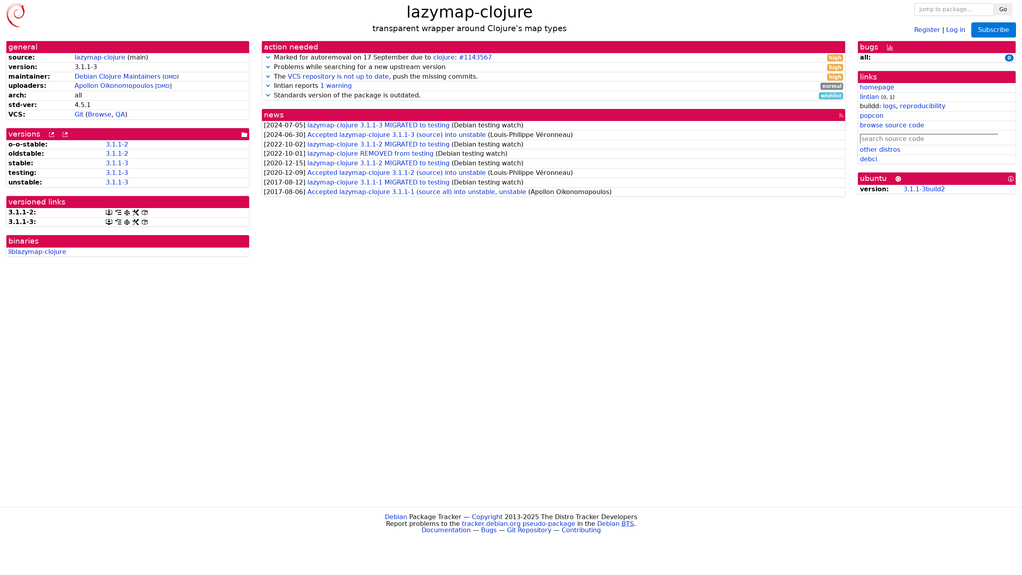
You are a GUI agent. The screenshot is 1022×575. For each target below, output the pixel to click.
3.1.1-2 (117, 144)
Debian (396, 517)
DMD (170, 77)
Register (927, 29)
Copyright (487, 517)
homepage (877, 87)
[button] (268, 57)
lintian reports (557, 86)
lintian (869, 97)
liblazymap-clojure (37, 252)
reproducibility (922, 106)
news (274, 114)
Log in (955, 29)
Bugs (489, 530)
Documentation (446, 530)
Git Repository (529, 530)
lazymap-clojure (100, 57)
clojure (444, 57)
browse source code (892, 125)
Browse (99, 114)
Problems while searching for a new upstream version (557, 67)
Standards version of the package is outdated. (557, 95)
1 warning (336, 85)
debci (868, 159)
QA (120, 114)
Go (1003, 9)
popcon (871, 115)
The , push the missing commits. (557, 76)
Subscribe (993, 30)
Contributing (581, 530)
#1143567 (475, 57)
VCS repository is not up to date (338, 76)
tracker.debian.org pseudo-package (518, 523)
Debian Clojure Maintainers (117, 76)
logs (889, 106)
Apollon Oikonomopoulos (114, 85)
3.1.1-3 (117, 163)
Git (79, 114)
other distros (880, 149)
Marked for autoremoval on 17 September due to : (557, 57)
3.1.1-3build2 (924, 189)
